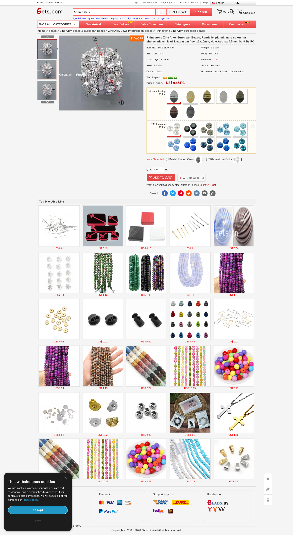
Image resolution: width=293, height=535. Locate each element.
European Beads (94, 30)
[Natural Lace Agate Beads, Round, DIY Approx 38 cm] (146, 292)
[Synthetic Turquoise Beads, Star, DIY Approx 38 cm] (190, 479)
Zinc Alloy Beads (70, 30)
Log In (136, 2)
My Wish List (150, 2)
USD (238, 3)
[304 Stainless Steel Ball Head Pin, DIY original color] (59, 246)
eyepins (165, 18)
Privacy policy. (31, 500)
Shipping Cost (168, 2)
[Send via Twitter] (173, 193)
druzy (156, 18)
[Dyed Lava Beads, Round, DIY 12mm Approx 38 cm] (146, 386)
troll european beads (139, 18)
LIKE (268, 478)
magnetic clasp (118, 18)
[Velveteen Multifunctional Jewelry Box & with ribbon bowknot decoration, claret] (102, 246)
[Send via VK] (197, 193)
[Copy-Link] (212, 193)
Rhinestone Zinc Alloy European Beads (180, 30)
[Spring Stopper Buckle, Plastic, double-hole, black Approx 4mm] (102, 339)
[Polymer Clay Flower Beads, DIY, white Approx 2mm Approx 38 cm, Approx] (59, 292)
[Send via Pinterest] (181, 193)
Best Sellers (121, 24)
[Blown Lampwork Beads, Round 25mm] (233, 246)
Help (205, 2)
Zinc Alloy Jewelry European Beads (130, 30)
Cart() (228, 12)
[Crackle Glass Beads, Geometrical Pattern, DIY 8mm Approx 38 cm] (190, 386)
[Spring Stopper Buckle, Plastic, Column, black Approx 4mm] (146, 339)
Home (41, 30)
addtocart (160, 178)
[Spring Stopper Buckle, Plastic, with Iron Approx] (190, 339)
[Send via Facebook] (165, 193)
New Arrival (93, 24)
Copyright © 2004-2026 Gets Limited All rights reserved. (146, 530)
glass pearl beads (98, 18)
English (220, 3)
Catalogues (182, 24)
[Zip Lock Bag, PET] (190, 432)
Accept (37, 509)
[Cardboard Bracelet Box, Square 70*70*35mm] (146, 246)
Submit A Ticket (208, 185)
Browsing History (189, 2)
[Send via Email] (204, 193)
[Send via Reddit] (189, 193)
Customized (237, 24)
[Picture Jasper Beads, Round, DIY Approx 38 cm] (102, 386)
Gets (49, 11)
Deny (38, 521)
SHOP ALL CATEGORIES (54, 24)
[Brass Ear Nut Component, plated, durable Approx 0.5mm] (102, 432)
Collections (209, 24)
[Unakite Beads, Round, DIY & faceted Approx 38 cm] (102, 292)
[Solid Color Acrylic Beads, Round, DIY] (233, 386)
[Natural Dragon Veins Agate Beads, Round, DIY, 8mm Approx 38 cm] (233, 292)
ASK (268, 489)
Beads (53, 30)
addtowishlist (191, 178)
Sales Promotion (152, 24)
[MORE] (253, 126)
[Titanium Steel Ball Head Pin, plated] (190, 246)
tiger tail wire (80, 18)
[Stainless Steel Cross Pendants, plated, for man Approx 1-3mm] (233, 432)
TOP (268, 500)
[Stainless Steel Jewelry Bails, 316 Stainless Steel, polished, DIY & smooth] (233, 479)
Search (201, 12)
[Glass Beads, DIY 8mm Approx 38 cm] (190, 292)
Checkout (249, 12)
